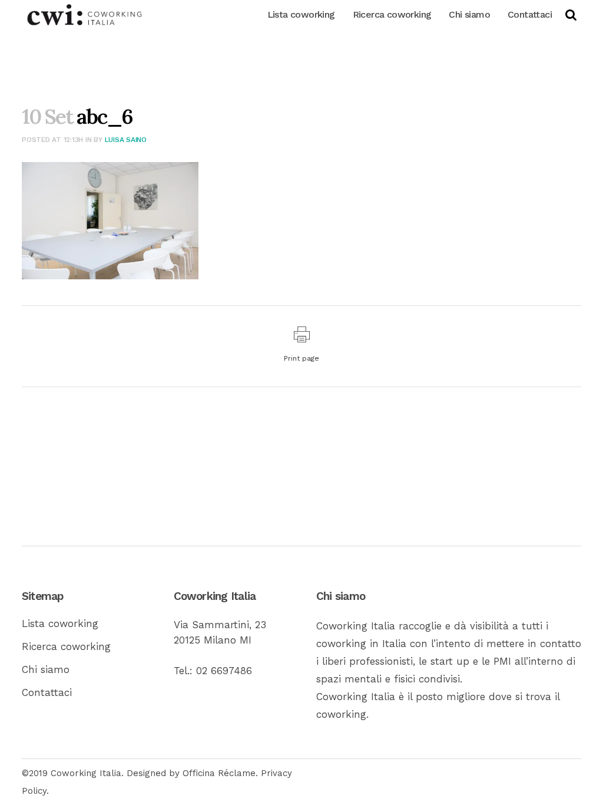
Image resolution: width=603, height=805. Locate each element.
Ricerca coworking (66, 646)
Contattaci (47, 692)
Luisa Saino (126, 140)
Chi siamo (45, 669)
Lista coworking (60, 623)
